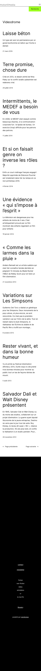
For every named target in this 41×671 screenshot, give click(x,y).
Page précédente (10, 446)
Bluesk (20, 607)
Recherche (35, 9)
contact (20, 565)
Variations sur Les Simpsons (18, 298)
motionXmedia (7, 4)
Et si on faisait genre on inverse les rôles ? (20, 157)
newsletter (20, 570)
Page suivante (32, 446)
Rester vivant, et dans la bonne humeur (20, 351)
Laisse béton (16, 33)
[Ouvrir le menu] (39, 4)
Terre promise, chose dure (18, 67)
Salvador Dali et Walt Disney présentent (20, 399)
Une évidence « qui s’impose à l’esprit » (20, 205)
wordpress (25, 617)
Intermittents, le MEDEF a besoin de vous (20, 106)
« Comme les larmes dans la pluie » (18, 253)
